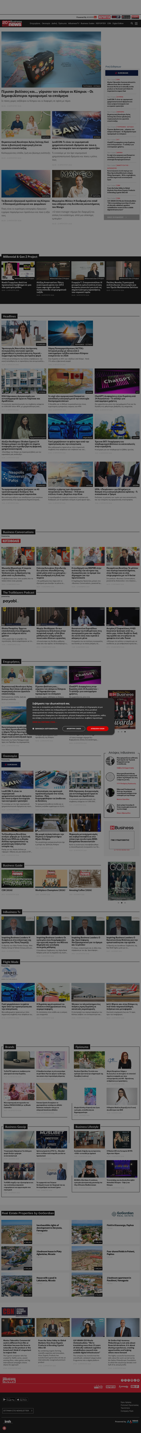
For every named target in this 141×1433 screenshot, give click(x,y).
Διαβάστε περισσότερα (93, 718)
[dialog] (70, 716)
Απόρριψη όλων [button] (74, 729)
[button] (70, 722)
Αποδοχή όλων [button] (97, 729)
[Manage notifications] (4, 1428)
